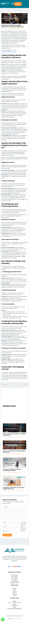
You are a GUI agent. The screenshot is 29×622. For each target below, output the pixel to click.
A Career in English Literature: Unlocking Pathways (12, 469)
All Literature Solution (14, 582)
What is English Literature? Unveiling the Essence (14, 434)
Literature (12, 28)
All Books (14, 588)
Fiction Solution (14, 575)
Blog (15, 589)
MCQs (14, 595)
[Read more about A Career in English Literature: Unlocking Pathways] (14, 462)
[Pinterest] (13, 566)
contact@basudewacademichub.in (14, 608)
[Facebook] (9, 566)
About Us (14, 591)
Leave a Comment (5, 28)
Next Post (25, 384)
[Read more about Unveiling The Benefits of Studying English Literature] (14, 480)
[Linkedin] (20, 566)
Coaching (15, 594)
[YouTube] (15, 566)
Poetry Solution (14, 576)
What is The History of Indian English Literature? (14, 451)
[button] (12, 3)
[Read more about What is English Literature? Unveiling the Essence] (14, 427)
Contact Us (14, 592)
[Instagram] (17, 566)
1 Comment (5, 472)
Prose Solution (14, 578)
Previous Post (4, 384)
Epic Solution (14, 579)
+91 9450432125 (14, 605)
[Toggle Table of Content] (13, 51)
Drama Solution (14, 581)
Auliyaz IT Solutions (17, 618)
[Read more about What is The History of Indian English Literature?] (14, 444)
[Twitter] (11, 566)
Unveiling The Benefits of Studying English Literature (13, 488)
